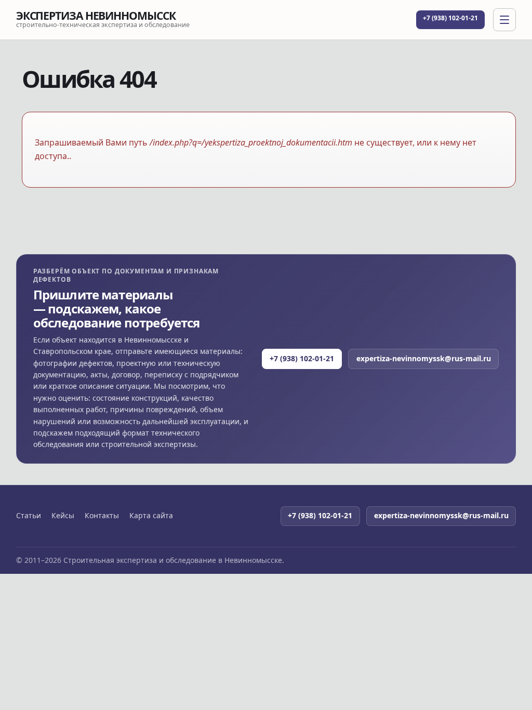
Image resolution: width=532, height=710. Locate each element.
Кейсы (62, 515)
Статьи (28, 515)
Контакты (102, 515)
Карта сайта (151, 515)
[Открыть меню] (504, 19)
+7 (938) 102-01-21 (450, 18)
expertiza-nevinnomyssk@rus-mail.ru (423, 358)
